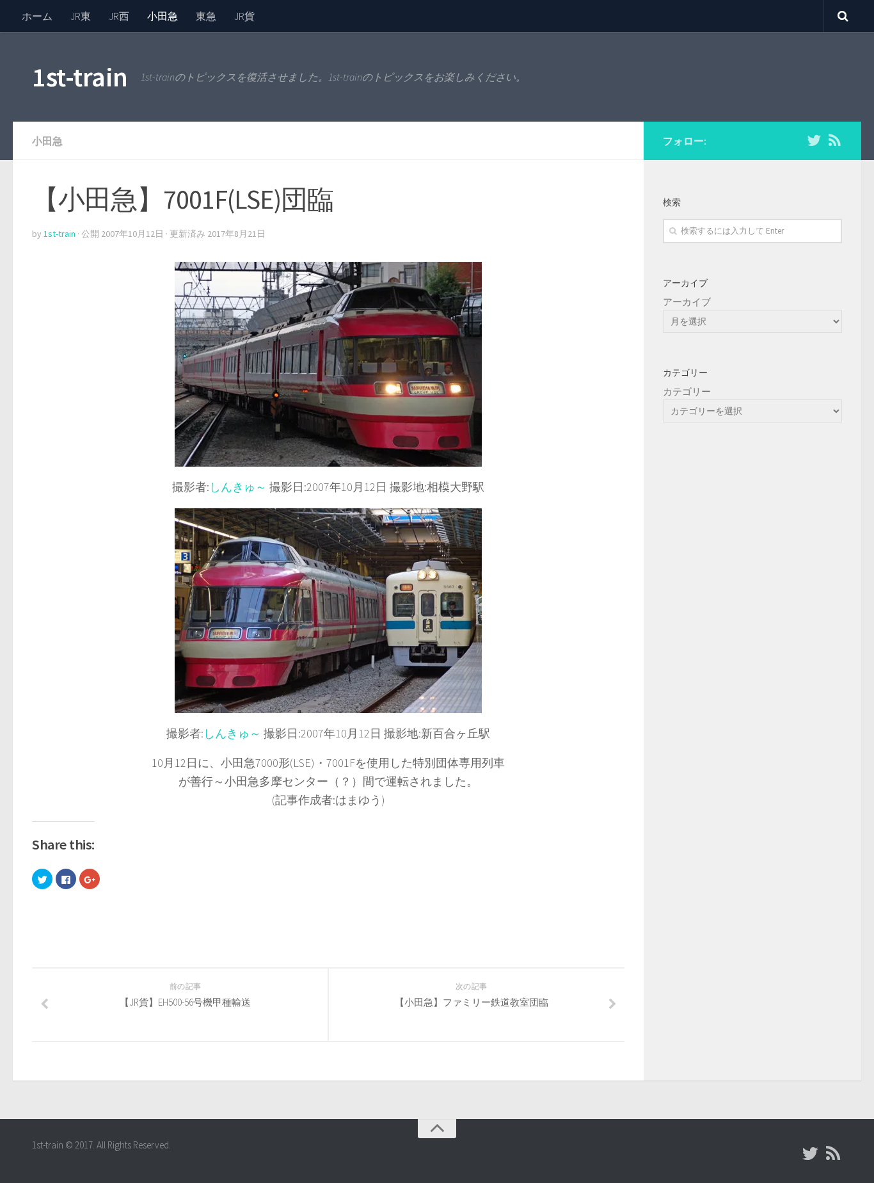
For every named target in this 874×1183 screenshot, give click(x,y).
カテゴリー (687, 391)
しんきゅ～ (238, 486)
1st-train (80, 76)
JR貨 (244, 16)
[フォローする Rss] (834, 140)
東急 (206, 16)
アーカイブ (687, 302)
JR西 (119, 16)
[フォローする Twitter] (814, 140)
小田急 (162, 16)
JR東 (80, 16)
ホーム (37, 16)
